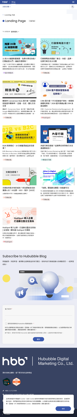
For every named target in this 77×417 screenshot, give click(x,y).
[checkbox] (6, 323)
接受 (63, 409)
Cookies (7, 414)
